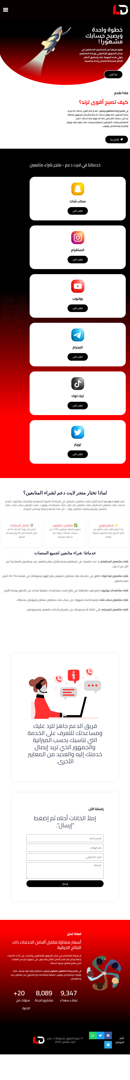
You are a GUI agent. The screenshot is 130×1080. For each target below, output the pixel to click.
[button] (5, 10)
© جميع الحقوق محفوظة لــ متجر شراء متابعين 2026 (65, 1040)
